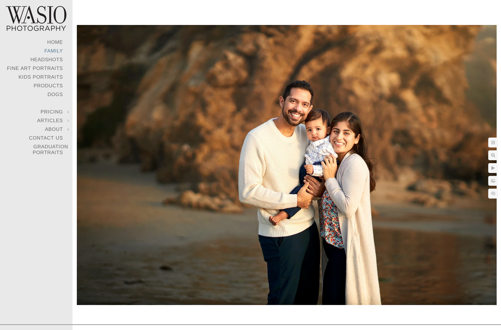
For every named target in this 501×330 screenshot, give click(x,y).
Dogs (55, 94)
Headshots (46, 59)
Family (53, 51)
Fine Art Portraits (35, 68)
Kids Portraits (41, 77)
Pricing (52, 112)
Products (48, 86)
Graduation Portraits (50, 149)
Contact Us (46, 138)
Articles (50, 120)
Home (55, 42)
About (54, 129)
